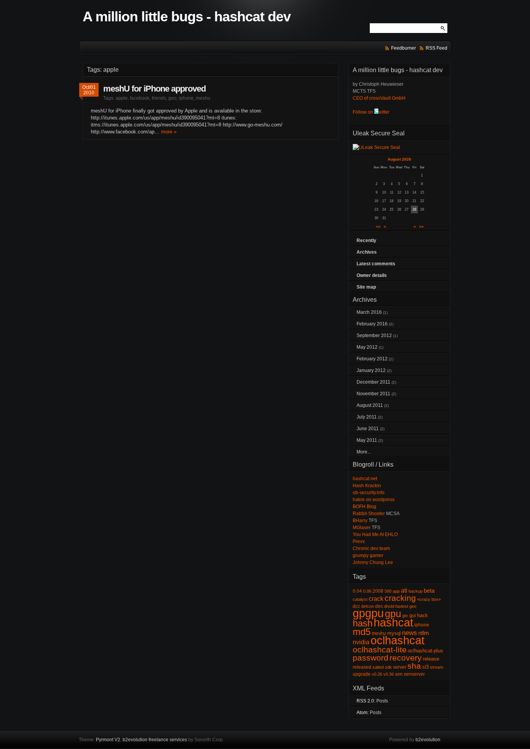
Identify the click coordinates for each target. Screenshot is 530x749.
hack (422, 615)
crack (376, 598)
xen (399, 674)
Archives (367, 252)
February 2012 (372, 359)
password (370, 658)
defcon (367, 606)
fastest (401, 606)
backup (416, 591)
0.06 (367, 591)
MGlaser (362, 527)
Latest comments (376, 263)
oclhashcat (397, 640)
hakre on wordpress (374, 499)
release (431, 659)
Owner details (372, 275)
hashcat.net (365, 478)
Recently (366, 240)
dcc (356, 606)
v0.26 (377, 674)
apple (122, 98)
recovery (406, 658)
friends (159, 98)
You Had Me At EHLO (375, 534)
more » (169, 132)
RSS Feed (436, 48)
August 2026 (399, 159)
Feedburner (403, 48)
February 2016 (372, 324)
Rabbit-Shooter (369, 513)
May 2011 (367, 440)
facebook (139, 98)
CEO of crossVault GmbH (379, 98)
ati (404, 590)
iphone (186, 98)
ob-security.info (369, 492)
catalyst (360, 599)
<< (378, 227)
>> (421, 227)
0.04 (357, 591)
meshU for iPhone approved (154, 88)
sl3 (425, 667)
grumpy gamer (368, 555)
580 (388, 591)
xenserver (414, 674)
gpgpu (368, 613)
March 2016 (369, 312)
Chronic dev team (371, 548)
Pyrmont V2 (108, 739)
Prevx (359, 541)
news (409, 633)
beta (429, 591)
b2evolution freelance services (155, 739)
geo (172, 98)
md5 (362, 631)
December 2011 (373, 382)
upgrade (362, 674)
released (362, 667)
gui (412, 615)
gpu (393, 613)
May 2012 (367, 347)
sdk (388, 667)
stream (436, 667)
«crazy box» (429, 599)
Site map (366, 287)
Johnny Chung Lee (373, 562)
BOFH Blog (364, 506)
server (399, 667)
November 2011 (373, 393)
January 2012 (371, 370)
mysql (394, 633)
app (396, 591)
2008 (377, 591)
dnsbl (389, 606)
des (379, 606)
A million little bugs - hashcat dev (187, 16)
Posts (382, 701)
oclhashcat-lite (380, 649)
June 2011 (368, 428)
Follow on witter (371, 112)
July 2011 (367, 417)
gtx (405, 615)
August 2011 (370, 405)
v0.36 (388, 674)
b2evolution (428, 739)
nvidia (361, 642)
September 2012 (374, 335)
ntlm (423, 633)
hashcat (393, 622)
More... (364, 452)
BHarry (360, 520)
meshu (203, 98)
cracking (400, 598)
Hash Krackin (367, 485)
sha (414, 666)
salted (378, 667)
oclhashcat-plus (425, 651)
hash (362, 623)
